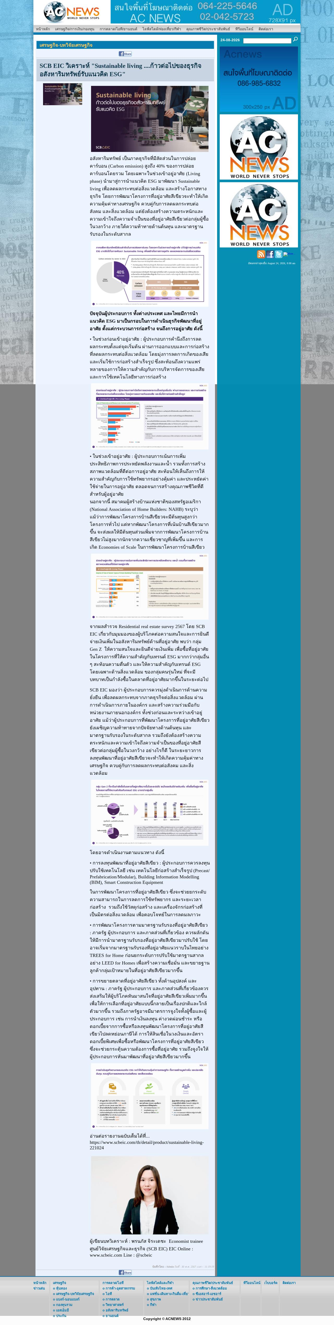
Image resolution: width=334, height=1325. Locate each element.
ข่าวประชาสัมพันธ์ (209, 1299)
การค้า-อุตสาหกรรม (120, 1288)
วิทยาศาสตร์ (115, 1305)
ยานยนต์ (112, 1316)
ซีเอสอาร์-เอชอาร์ (208, 1294)
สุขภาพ (155, 1299)
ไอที (109, 1294)
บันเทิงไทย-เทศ (161, 1288)
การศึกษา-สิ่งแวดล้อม (211, 1288)
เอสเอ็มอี (62, 1310)
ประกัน (61, 1316)
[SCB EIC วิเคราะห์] (62, 93)
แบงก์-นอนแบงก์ (68, 1299)
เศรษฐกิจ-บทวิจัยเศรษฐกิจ (75, 1294)
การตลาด (113, 1299)
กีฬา (153, 1305)
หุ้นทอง (61, 1288)
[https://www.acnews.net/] (206, 11)
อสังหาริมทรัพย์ (117, 1310)
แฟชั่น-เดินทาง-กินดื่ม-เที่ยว (170, 1294)
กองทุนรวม (64, 1305)
